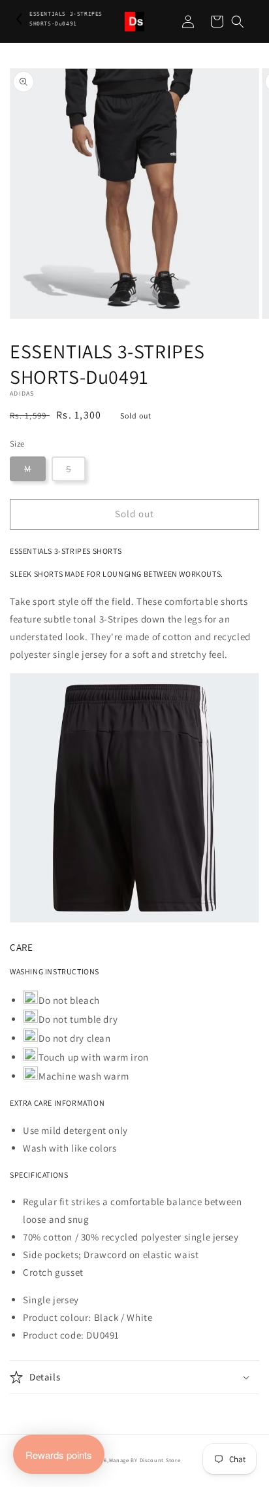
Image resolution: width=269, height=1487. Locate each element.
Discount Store (160, 1459)
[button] (237, 21)
